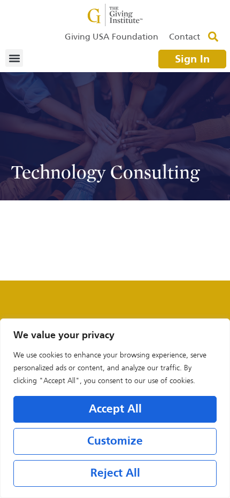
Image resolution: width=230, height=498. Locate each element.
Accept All (115, 409)
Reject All (115, 473)
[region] (115, 408)
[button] (14, 58)
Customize (115, 441)
